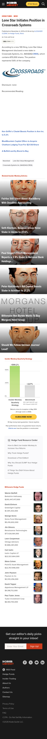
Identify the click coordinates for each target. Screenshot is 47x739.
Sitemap (6, 696)
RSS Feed (10, 669)
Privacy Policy (8, 703)
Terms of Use (8, 708)
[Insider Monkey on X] (32, 662)
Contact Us (8, 692)
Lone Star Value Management (23, 161)
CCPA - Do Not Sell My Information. (17, 717)
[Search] (43, 4)
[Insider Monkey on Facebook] (26, 662)
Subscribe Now (23, 416)
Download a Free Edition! (18, 458)
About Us (7, 683)
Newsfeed (6, 161)
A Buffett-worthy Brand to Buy (15, 151)
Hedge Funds (7, 16)
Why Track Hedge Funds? (18, 453)
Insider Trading (9, 678)
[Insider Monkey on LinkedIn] (42, 662)
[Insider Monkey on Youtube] (37, 662)
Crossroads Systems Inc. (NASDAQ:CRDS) (17, 165)
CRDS (35, 53)
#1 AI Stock (32, 4)
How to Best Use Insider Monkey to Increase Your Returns (22, 447)
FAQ (4, 712)
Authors (6, 687)
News (16, 16)
